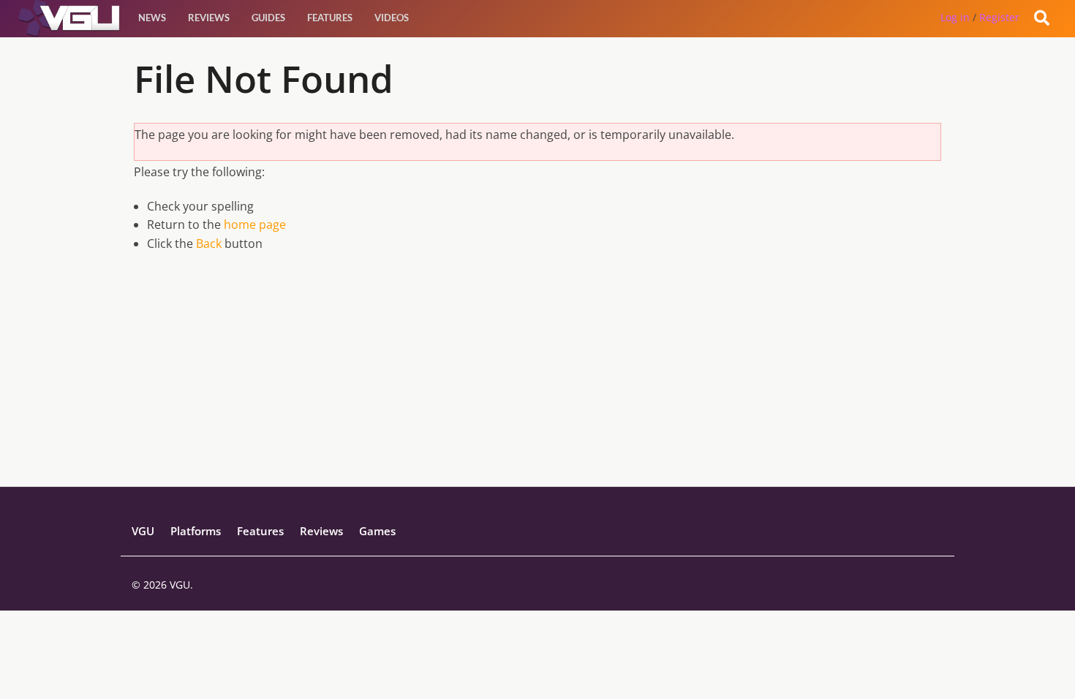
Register (999, 17)
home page (255, 224)
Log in (955, 17)
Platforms (195, 531)
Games (377, 531)
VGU (143, 531)
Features (329, 17)
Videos (391, 17)
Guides (268, 17)
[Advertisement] (537, 384)
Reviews (209, 17)
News (152, 17)
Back (209, 243)
